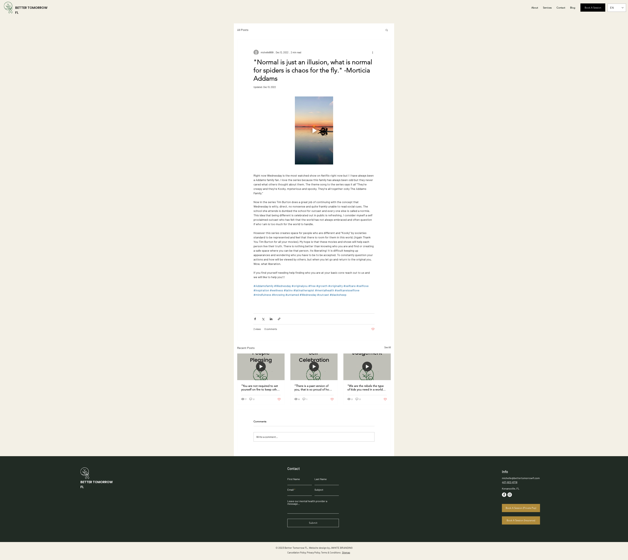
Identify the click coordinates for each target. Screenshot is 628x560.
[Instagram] (509, 494)
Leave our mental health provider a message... (307, 502)
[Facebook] (504, 494)
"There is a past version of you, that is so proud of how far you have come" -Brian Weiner (312, 387)
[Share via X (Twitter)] (263, 318)
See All (387, 347)
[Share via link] (279, 318)
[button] (386, 30)
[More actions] (373, 52)
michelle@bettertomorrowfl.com (521, 478)
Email (290, 489)
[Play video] (314, 130)
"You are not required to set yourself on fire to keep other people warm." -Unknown (260, 387)
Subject (318, 489)
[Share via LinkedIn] (271, 318)
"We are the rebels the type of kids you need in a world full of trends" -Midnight (365, 387)
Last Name (320, 479)
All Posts (242, 30)
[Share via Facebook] (255, 318)
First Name (293, 479)
